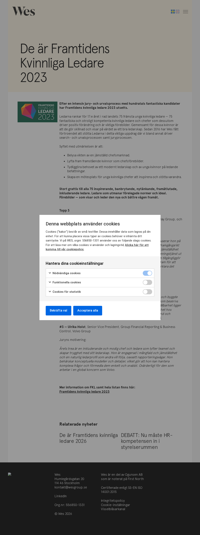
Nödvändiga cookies (66, 273)
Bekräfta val (58, 310)
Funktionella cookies (66, 282)
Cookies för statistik (66, 292)
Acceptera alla (87, 310)
